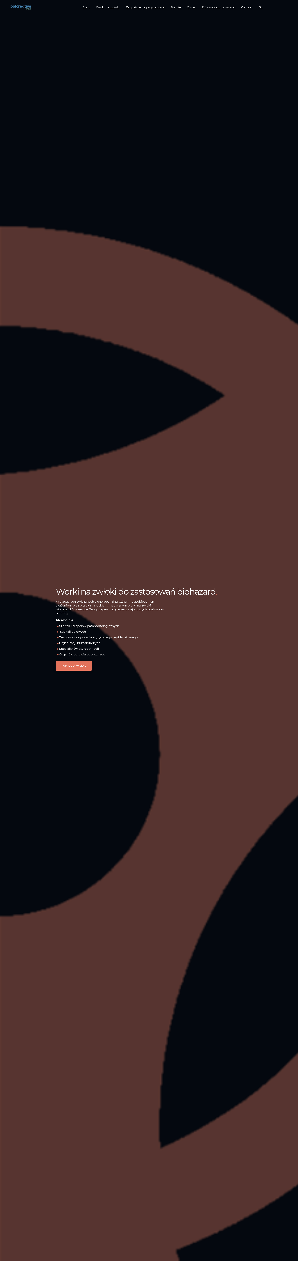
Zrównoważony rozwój (218, 7)
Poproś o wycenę (73, 665)
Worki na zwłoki (108, 7)
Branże (176, 7)
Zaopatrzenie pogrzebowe (145, 7)
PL (261, 7)
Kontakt (247, 7)
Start (86, 7)
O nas (191, 7)
